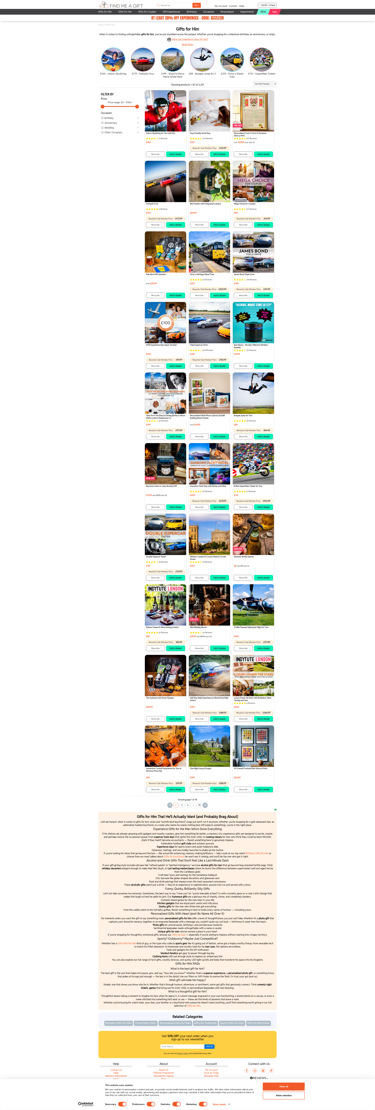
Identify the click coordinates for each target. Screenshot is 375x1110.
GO (196, 5)
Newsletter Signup (163, 1075)
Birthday (109, 118)
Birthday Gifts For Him (118, 1023)
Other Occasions (113, 132)
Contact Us (116, 1069)
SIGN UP (209, 1046)
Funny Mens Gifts (145, 1023)
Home (100, 25)
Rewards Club (211, 1075)
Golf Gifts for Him (127, 943)
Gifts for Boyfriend (174, 856)
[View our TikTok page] (271, 1070)
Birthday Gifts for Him (257, 853)
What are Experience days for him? (190, 39)
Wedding (109, 127)
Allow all (283, 1086)
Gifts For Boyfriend (258, 1023)
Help (241, 6)
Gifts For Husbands (205, 1023)
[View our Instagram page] (255, 1070)
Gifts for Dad (178, 934)
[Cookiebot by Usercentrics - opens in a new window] (86, 1104)
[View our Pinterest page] (263, 1070)
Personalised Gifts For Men (175, 1023)
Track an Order (211, 1072)
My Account (221, 6)
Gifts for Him (193, 1005)
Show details (219, 1104)
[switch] (151, 1104)
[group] (113, 62)
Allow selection (284, 1095)
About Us (163, 1069)
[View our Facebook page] (246, 1070)
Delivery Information (116, 1075)
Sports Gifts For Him (232, 1023)
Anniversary (110, 122)
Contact (233, 6)
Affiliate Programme (163, 1072)
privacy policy (183, 1053)
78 (199, 805)
